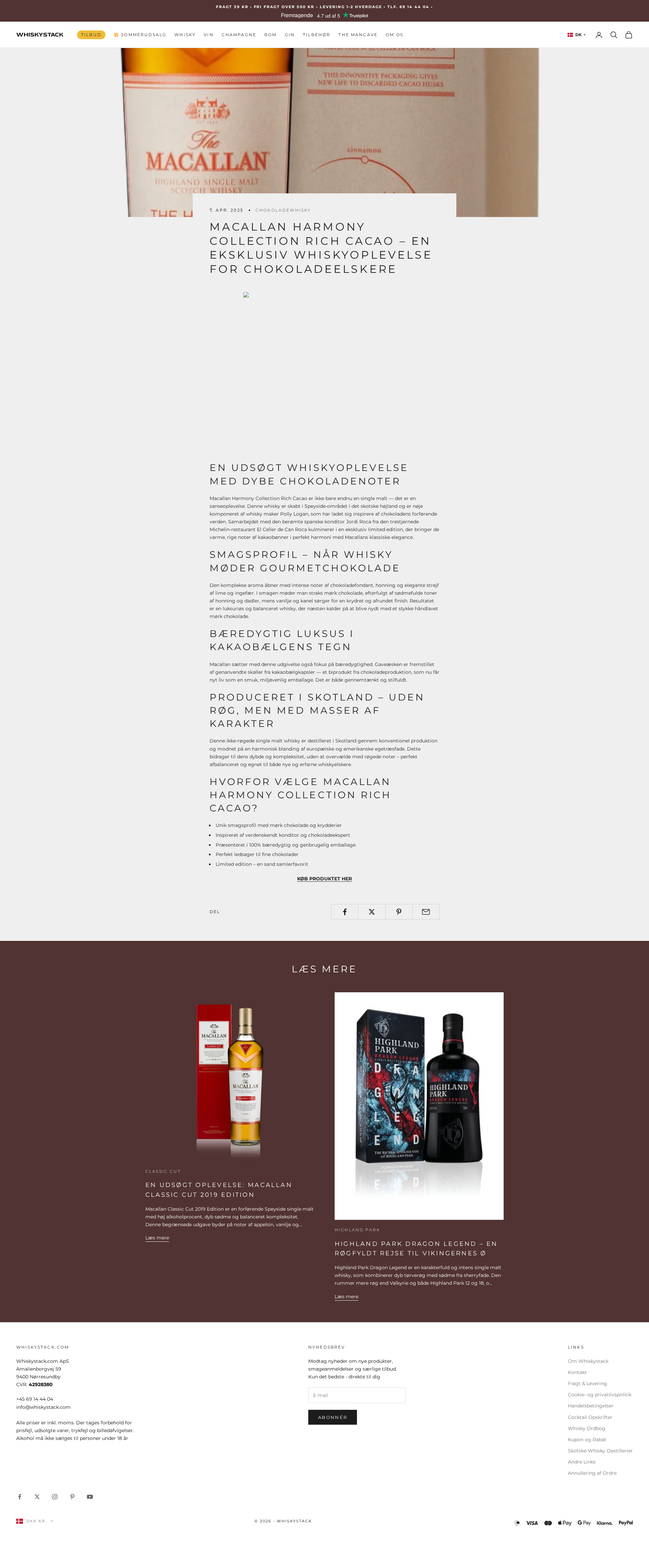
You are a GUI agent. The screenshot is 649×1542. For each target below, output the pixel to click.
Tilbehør (316, 34)
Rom (270, 34)
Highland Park (357, 1229)
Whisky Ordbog (586, 1428)
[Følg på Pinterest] (72, 1496)
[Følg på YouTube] (90, 1496)
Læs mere (157, 1238)
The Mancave (358, 34)
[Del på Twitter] (371, 911)
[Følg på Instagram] (54, 1496)
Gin (290, 34)
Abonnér (332, 1417)
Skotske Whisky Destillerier (600, 1451)
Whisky (185, 34)
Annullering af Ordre (592, 1473)
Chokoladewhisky (283, 210)
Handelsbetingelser (591, 1406)
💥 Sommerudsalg (140, 34)
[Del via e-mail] (426, 911)
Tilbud (91, 34)
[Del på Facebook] (344, 911)
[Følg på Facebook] (19, 1496)
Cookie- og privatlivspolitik (599, 1395)
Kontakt (577, 1372)
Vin (208, 34)
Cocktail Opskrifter (590, 1417)
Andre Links (582, 1462)
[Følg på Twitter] (37, 1496)
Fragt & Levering (587, 1383)
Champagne (239, 34)
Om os (394, 34)
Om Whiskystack (588, 1361)
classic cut (163, 1171)
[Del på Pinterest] (399, 911)
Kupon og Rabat (587, 1440)
